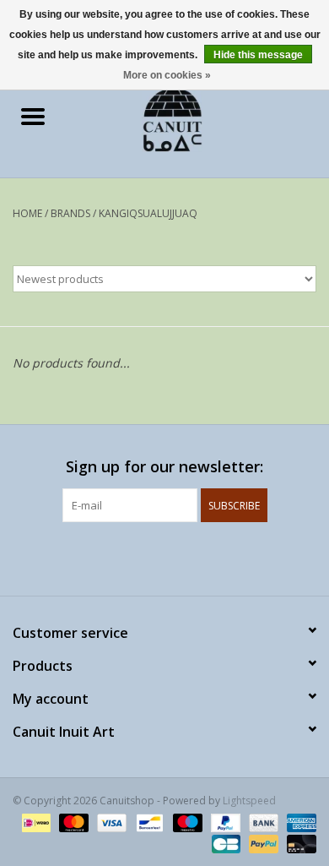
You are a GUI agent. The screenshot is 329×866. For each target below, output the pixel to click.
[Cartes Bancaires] (224, 843)
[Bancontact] (147, 821)
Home (27, 213)
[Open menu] (33, 116)
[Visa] (110, 821)
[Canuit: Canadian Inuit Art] (197, 118)
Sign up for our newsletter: (164, 467)
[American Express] (298, 821)
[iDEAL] (34, 821)
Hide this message (258, 55)
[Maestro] (186, 821)
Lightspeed (249, 800)
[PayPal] (224, 821)
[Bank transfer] (262, 821)
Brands (70, 213)
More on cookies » (167, 75)
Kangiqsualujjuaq (148, 213)
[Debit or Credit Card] (298, 843)
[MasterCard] (72, 821)
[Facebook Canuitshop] (149, 556)
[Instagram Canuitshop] (179, 556)
